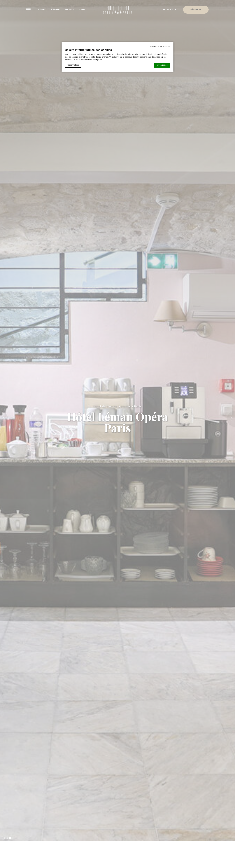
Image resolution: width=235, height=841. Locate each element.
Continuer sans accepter (159, 46)
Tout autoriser (162, 65)
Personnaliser (73, 65)
